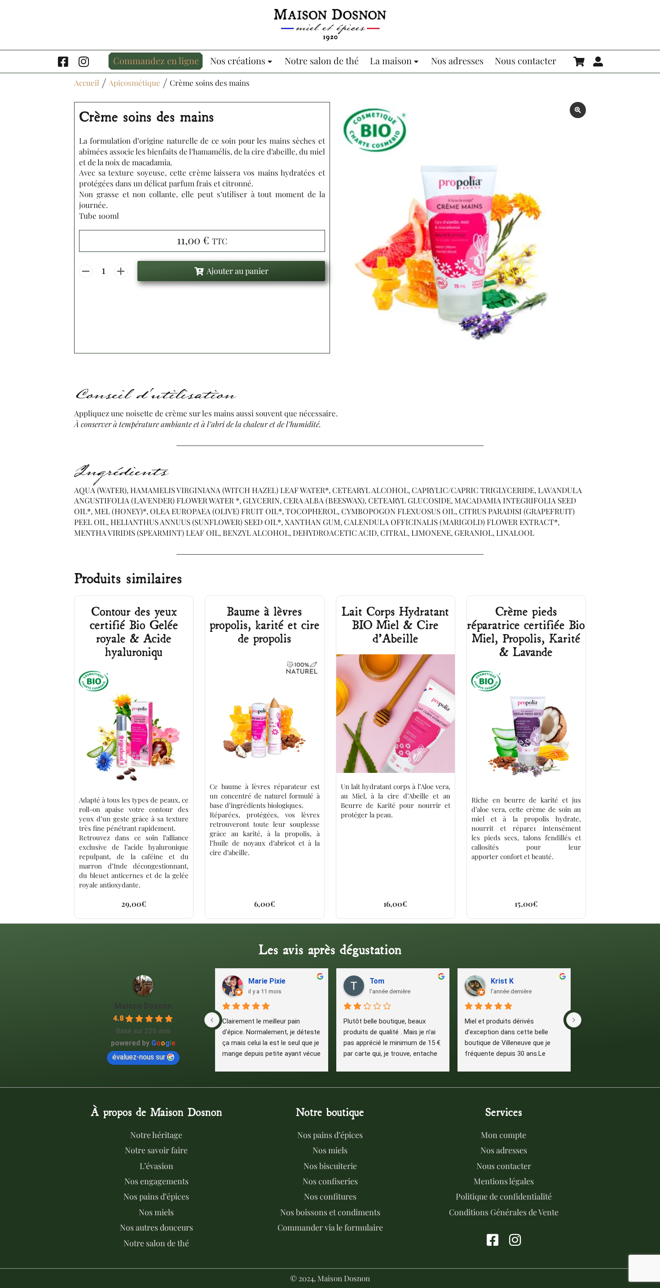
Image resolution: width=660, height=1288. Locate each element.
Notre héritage (156, 1134)
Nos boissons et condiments (330, 1212)
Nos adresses (503, 1150)
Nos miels (156, 1212)
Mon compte (503, 1134)
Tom (377, 981)
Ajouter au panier (237, 270)
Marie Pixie (267, 981)
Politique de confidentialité (504, 1196)
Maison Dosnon (143, 1005)
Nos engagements (156, 1181)
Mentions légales (504, 1181)
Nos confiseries (330, 1181)
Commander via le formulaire (330, 1227)
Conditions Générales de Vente (504, 1212)
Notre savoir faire (156, 1150)
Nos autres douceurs (156, 1227)
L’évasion (156, 1165)
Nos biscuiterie (330, 1165)
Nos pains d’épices (156, 1196)
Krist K (502, 981)
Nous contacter (503, 1165)
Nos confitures (330, 1196)
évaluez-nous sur (138, 1057)
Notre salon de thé (156, 1243)
